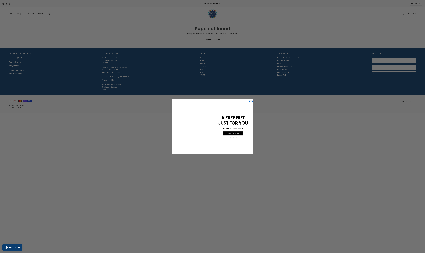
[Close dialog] (251, 101)
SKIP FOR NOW (233, 138)
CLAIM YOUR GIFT (233, 133)
